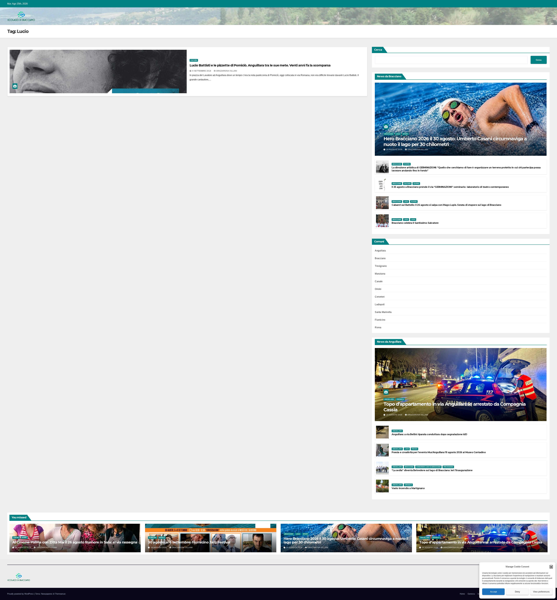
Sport (405, 134)
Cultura (193, 60)
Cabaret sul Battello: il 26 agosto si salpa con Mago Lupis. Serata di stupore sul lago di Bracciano (446, 205)
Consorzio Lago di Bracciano (428, 467)
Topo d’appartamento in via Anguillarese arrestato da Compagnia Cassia (455, 406)
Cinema (16, 537)
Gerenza (471, 594)
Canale (379, 281)
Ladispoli (380, 304)
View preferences (541, 591)
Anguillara (380, 250)
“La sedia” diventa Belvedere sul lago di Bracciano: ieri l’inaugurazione (432, 470)
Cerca (378, 49)
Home (462, 594)
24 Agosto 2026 (394, 149)
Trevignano (381, 266)
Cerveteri (380, 297)
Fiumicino (380, 320)
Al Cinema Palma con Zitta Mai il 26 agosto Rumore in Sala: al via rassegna (74, 542)
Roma (378, 327)
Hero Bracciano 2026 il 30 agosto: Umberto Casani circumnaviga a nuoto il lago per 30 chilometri (455, 141)
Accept (493, 591)
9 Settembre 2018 (202, 71)
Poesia (414, 449)
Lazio (413, 219)
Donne (24, 537)
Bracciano (388, 134)
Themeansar (60, 594)
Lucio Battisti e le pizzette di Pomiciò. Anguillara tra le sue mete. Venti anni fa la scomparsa (260, 65)
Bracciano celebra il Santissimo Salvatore (415, 223)
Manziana (380, 273)
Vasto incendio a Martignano (408, 488)
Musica (162, 537)
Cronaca (400, 399)
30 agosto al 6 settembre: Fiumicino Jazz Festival (189, 542)
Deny (517, 591)
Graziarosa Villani (226, 71)
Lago (398, 134)
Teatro (407, 164)
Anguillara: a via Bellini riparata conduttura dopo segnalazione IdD (429, 434)
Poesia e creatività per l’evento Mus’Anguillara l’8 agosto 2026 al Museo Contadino (438, 452)
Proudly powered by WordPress (20, 594)
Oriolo (378, 289)
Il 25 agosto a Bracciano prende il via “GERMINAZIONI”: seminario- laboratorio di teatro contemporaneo (450, 187)
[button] (551, 566)
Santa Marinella (383, 312)
